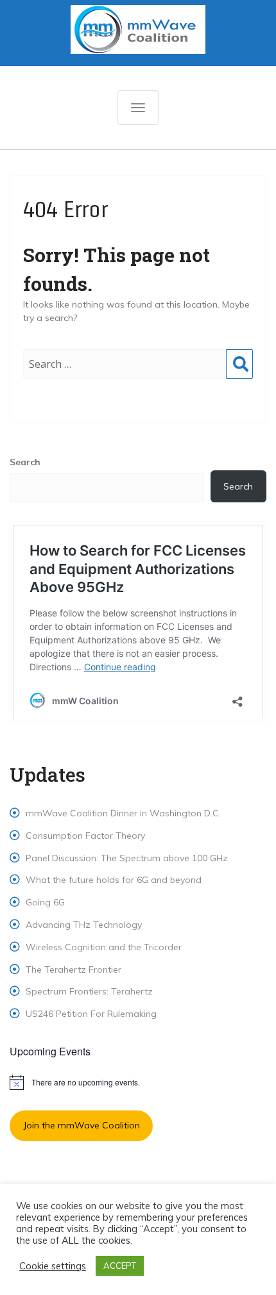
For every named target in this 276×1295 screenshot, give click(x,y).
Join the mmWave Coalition (81, 1125)
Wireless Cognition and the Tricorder (104, 947)
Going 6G (45, 902)
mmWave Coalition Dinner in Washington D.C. (123, 813)
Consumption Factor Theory (85, 835)
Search (239, 377)
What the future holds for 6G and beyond (114, 880)
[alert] (138, 1082)
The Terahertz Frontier (73, 969)
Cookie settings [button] (52, 1266)
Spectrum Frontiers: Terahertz (89, 991)
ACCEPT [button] (119, 1265)
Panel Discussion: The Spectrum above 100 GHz (127, 858)
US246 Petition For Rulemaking (91, 1013)
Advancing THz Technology (84, 924)
